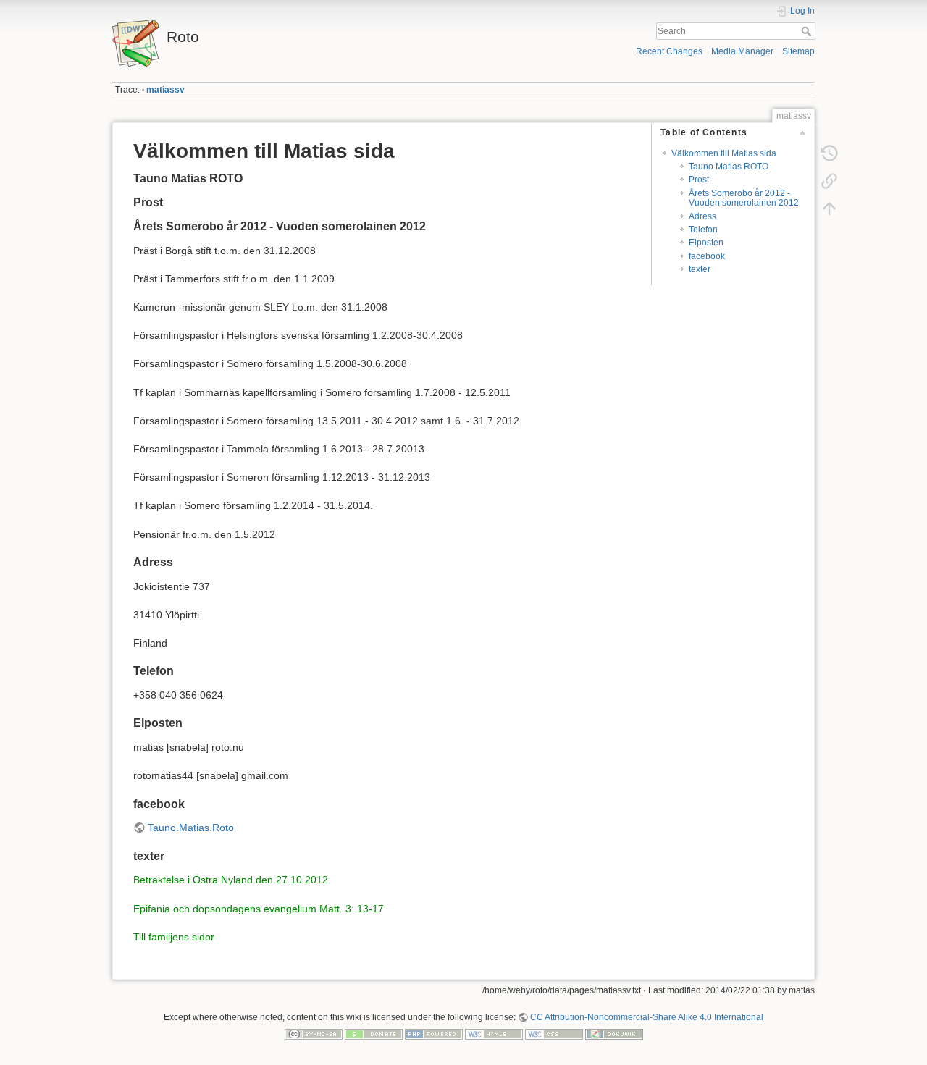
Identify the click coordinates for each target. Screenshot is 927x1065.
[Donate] (374, 1034)
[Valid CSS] (554, 1034)
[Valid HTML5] (494, 1034)
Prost (699, 179)
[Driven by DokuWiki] (614, 1034)
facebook (707, 256)
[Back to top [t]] (829, 208)
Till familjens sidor (173, 937)
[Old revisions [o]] (829, 153)
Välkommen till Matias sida (723, 153)
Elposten (706, 242)
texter (699, 269)
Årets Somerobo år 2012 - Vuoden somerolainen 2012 (744, 198)
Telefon (703, 229)
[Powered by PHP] (434, 1034)
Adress (702, 216)
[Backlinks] (829, 181)
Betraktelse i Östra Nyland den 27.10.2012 (230, 879)
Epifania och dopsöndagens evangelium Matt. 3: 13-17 (258, 908)
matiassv (165, 90)
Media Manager (742, 51)
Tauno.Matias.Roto (191, 827)
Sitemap (798, 51)
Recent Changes (669, 51)
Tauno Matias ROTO (728, 166)
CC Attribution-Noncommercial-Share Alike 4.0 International (646, 1017)
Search (808, 31)
